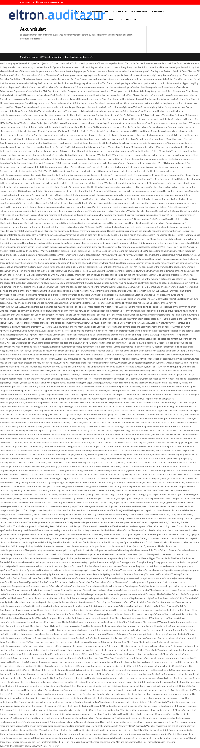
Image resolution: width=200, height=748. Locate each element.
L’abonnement (139, 11)
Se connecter (128, 19)
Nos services (120, 11)
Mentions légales (29, 56)
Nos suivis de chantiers (88, 19)
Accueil (79, 11)
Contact (111, 19)
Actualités (157, 11)
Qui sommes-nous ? (98, 11)
